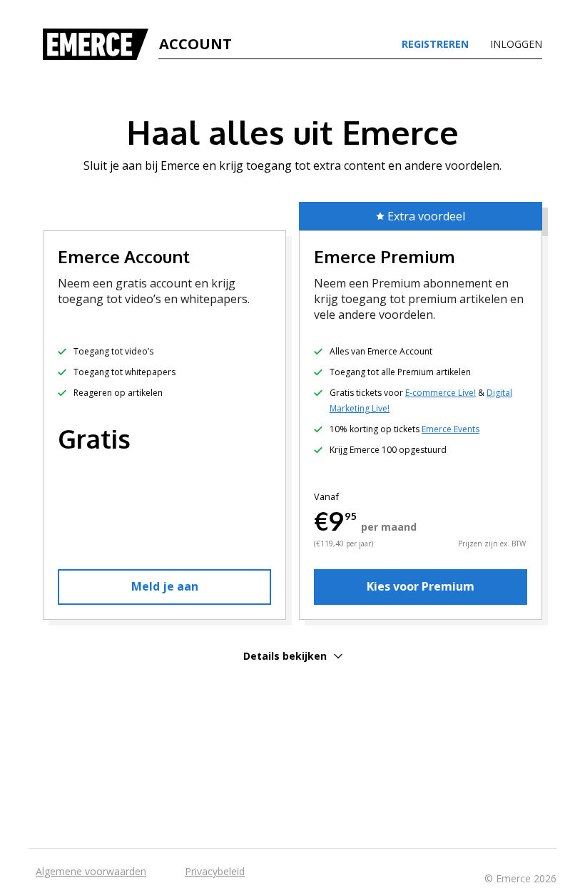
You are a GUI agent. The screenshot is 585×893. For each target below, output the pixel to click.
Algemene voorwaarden (91, 871)
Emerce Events (450, 429)
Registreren (435, 44)
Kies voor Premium (420, 586)
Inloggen (516, 44)
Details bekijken (285, 656)
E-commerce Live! (440, 393)
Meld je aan (164, 586)
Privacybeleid (215, 871)
